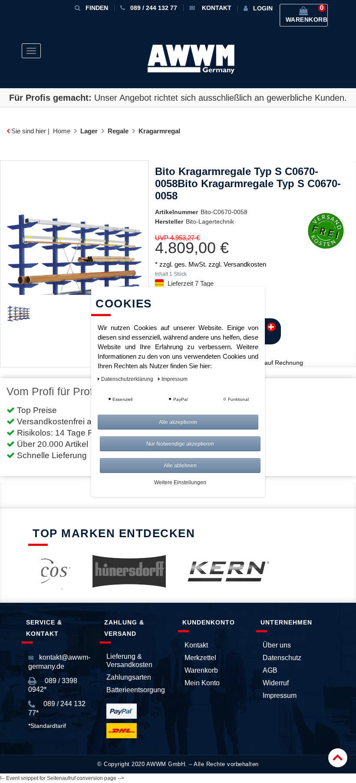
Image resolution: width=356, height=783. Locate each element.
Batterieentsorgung (135, 690)
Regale (118, 131)
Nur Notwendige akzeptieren (180, 444)
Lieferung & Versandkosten (129, 660)
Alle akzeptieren (178, 422)
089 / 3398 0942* (52, 685)
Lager (89, 131)
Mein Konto (202, 683)
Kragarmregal (159, 131)
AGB (270, 670)
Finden (97, 7)
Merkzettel (200, 657)
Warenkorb (201, 670)
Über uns (277, 645)
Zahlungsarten (128, 677)
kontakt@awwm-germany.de (59, 662)
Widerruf (276, 683)
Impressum (280, 695)
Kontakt (196, 645)
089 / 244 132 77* (57, 708)
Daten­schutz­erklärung (128, 379)
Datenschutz (282, 657)
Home (61, 131)
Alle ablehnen (180, 466)
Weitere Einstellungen (180, 482)
